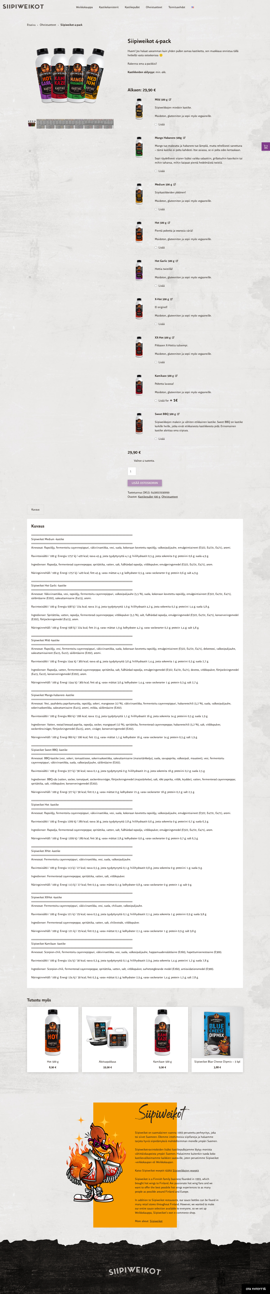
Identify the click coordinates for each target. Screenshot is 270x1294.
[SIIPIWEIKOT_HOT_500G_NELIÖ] (139, 232)
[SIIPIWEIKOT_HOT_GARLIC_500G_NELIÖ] (139, 270)
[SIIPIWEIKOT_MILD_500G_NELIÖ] (139, 109)
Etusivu (31, 25)
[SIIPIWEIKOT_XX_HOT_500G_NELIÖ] (139, 347)
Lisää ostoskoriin (145, 483)
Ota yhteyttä (256, 1289)
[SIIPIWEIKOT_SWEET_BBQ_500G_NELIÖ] (139, 423)
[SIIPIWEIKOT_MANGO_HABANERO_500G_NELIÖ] (139, 147)
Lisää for (168, 400)
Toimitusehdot (176, 7)
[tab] (35, 510)
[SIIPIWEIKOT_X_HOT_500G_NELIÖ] (139, 308)
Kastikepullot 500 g (149, 496)
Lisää (161, 124)
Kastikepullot (132, 7)
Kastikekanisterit (109, 7)
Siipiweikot (156, 1221)
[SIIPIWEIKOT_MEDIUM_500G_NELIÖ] (139, 194)
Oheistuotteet (154, 7)
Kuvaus (35, 509)
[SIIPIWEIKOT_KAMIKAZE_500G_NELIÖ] (139, 385)
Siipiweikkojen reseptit (186, 1170)
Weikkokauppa (84, 7)
